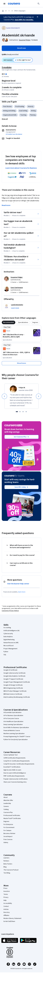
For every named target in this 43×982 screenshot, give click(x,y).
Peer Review (7, 106)
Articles (6, 909)
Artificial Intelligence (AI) (11, 630)
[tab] (8, 322)
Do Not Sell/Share (9, 921)
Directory (7, 912)
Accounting (7, 627)
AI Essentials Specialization (12, 712)
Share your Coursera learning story (15, 782)
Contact (6, 906)
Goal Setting (23, 111)
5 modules (6, 67)
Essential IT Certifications (12, 767)
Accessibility (8, 903)
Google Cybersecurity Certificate (14, 673)
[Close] (37, 17)
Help (5, 900)
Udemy (6, 842)
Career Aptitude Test (11, 755)
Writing (33, 111)
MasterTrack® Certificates (12, 818)
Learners (6, 858)
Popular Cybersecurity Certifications (16, 779)
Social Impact (8, 836)
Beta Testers (8, 864)
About (5, 797)
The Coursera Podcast (11, 870)
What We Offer (8, 800)
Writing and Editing (9, 111)
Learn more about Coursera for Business (21, 168)
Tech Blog (7, 873)
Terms (6, 894)
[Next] (38, 396)
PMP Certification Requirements (14, 776)
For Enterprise (8, 824)
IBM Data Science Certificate (13, 694)
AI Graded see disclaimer (14, 134)
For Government (9, 827)
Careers (6, 806)
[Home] (3, 11)
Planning (33, 115)
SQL (5, 655)
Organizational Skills (10, 115)
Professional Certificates (12, 815)
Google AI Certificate (10, 670)
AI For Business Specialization (13, 715)
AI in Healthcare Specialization (13, 721)
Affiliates (6, 915)
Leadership (7, 803)
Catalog (6, 809)
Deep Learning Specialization (13, 724)
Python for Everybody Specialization (16, 739)
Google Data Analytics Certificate (14, 676)
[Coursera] (14, 3)
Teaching (23, 115)
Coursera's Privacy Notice (10, 611)
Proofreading (19, 106)
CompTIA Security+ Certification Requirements (19, 764)
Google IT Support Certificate (13, 679)
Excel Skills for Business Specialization (16, 727)
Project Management (10, 649)
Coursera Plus (8, 812)
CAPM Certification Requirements (14, 758)
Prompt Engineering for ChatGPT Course (17, 736)
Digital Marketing (9, 640)
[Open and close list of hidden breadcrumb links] (9, 11)
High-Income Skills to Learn (12, 770)
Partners (6, 861)
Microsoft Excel (8, 646)
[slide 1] (17, 411)
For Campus (7, 830)
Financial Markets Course (12, 730)
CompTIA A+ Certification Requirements (17, 761)
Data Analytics (8, 637)
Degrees (6, 821)
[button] (34, 40)
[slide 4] (26, 411)
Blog (5, 867)
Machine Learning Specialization (14, 733)
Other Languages (19, 11)
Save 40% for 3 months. (24, 19)
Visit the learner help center (18, 583)
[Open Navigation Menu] (4, 3)
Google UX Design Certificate (13, 685)
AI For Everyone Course (11, 718)
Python (6, 652)
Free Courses (8, 839)
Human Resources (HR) (11, 643)
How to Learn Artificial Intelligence (15, 773)
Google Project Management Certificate (17, 682)
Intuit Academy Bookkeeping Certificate (17, 697)
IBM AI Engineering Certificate (13, 688)
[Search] (38, 3)
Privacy (6, 897)
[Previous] (4, 396)
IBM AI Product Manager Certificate (15, 691)
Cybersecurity (8, 633)
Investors (7, 891)
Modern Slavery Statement (12, 918)
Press (5, 888)
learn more (21, 592)
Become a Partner (9, 833)
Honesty (30, 106)
